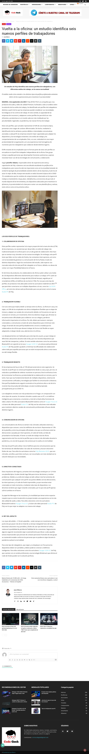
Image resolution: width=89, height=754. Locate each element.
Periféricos (24, 4)
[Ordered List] (19, 660)
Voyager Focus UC (51, 402)
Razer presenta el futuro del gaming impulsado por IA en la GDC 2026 (9, 628)
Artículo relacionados (8, 609)
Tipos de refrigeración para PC (49, 708)
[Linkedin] (21, 601)
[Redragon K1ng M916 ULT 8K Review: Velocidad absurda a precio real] (6, 711)
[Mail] (80, 1)
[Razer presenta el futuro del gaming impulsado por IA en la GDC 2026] (10, 619)
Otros (72, 4)
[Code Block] (27, 660)
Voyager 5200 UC (45, 550)
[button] (85, 4)
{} (31, 659)
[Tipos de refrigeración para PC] (35, 711)
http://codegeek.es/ (18, 592)
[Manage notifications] (85, 750)
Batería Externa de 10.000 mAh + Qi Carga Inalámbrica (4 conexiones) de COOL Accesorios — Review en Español (14, 580)
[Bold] (10, 660)
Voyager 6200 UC (32, 344)
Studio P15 (24, 404)
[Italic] (12, 660)
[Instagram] (18, 601)
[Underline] (15, 660)
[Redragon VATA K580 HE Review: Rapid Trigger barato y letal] (6, 694)
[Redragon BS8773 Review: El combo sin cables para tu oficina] (6, 702)
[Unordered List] (22, 660)
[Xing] (34, 601)
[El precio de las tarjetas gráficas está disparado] (35, 694)
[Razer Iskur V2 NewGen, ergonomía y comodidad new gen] (49, 619)
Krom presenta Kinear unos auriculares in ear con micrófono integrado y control (44, 579)
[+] (34, 659)
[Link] (29, 660)
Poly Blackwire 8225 (42, 451)
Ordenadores (36, 4)
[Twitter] (83, 1)
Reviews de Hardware (10, 4)
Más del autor (20, 609)
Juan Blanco (7, 37)
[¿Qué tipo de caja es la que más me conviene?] (35, 702)
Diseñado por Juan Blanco (9, 752)
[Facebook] (15, 601)
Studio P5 (5, 292)
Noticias (12, 21)
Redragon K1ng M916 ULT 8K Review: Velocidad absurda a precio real (19, 710)
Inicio (3, 21)
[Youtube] (85, 1)
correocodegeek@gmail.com (40, 737)
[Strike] (17, 660)
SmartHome (62, 4)
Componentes (49, 4)
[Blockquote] (24, 660)
